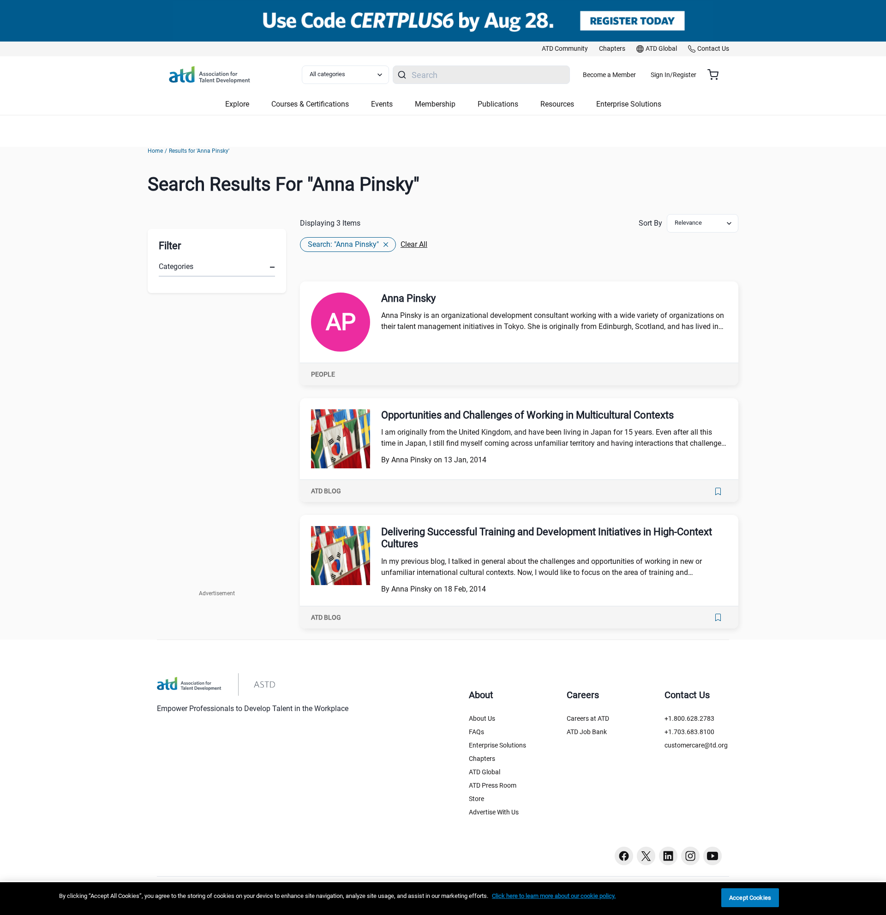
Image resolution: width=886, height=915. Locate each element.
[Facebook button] (624, 856)
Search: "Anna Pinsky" (343, 244)
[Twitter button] (646, 856)
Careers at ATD (588, 718)
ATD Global (484, 772)
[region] (443, 898)
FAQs (476, 732)
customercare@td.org (696, 745)
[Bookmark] (718, 491)
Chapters (482, 758)
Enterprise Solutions (497, 745)
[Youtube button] (712, 856)
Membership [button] (435, 104)
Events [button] (382, 104)
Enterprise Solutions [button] (628, 104)
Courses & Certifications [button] (310, 104)
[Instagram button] (690, 856)
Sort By (650, 223)
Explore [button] (237, 104)
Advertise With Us (494, 812)
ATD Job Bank (587, 732)
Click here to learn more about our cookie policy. (554, 895)
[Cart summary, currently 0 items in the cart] (716, 75)
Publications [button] (498, 104)
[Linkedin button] (668, 856)
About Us (482, 718)
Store (476, 798)
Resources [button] (557, 104)
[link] (565, 49)
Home (155, 151)
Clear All (414, 244)
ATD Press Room (492, 785)
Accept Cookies (750, 897)
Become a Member (609, 74)
